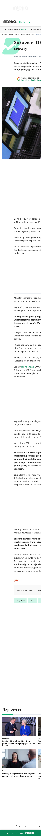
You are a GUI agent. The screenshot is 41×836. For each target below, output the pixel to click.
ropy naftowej (28, 366)
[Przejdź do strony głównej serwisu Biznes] (24, 21)
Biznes (11, 34)
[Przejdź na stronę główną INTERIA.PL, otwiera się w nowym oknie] (10, 21)
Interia (4, 34)
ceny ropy (20, 600)
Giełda (17, 34)
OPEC (32, 600)
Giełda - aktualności (27, 34)
